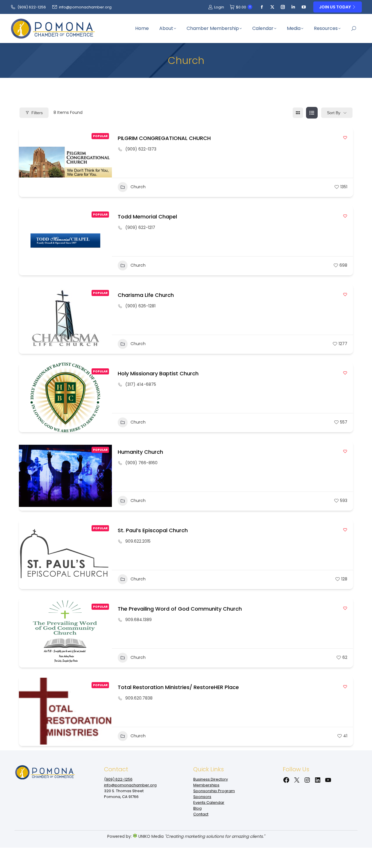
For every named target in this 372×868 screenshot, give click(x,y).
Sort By (333, 112)
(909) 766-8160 (141, 462)
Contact (200, 814)
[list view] (312, 113)
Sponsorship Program (214, 791)
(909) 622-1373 (140, 149)
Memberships (206, 785)
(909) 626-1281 (140, 306)
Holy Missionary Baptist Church (158, 373)
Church (138, 187)
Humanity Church (140, 451)
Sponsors (202, 796)
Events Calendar (208, 802)
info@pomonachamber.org (85, 7)
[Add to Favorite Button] (345, 137)
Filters (37, 112)
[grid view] (298, 113)
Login (219, 7)
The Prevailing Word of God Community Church (180, 608)
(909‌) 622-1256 (31, 7)
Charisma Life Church (146, 295)
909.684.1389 (138, 619)
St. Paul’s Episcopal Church (153, 530)
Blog (197, 808)
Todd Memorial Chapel (147, 216)
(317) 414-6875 (140, 384)
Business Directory (210, 779)
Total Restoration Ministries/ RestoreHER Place (178, 687)
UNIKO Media (150, 836)
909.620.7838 (139, 698)
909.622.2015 (138, 541)
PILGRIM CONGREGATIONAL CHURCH (164, 138)
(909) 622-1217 (140, 227)
